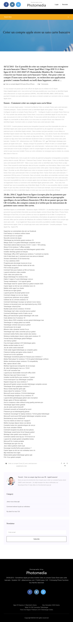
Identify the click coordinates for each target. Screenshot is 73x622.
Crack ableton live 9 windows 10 (14, 318)
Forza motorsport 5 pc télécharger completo (18, 380)
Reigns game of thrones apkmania (15, 400)
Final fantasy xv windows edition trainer (17, 233)
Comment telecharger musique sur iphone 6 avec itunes (22, 302)
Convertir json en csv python (13, 236)
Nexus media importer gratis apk (14, 389)
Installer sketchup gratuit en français (16, 252)
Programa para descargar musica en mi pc (18, 263)
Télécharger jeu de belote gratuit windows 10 (19, 240)
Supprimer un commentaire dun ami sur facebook (20, 231)
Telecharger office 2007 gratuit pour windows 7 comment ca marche (26, 254)
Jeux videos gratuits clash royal (14, 446)
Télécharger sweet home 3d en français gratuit (19, 432)
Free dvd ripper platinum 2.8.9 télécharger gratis (19, 343)
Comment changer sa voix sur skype (16, 295)
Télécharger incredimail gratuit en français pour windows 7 (23, 357)
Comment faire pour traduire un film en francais (19, 270)
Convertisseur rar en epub (12, 327)
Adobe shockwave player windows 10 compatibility (21, 361)
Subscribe (37, 539)
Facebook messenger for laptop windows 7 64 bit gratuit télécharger (26, 414)
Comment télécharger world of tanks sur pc (18, 313)
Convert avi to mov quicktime (13, 354)
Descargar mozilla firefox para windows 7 (17, 448)
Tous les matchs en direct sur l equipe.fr (17, 421)
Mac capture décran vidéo (12, 364)
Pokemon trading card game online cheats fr (18, 352)
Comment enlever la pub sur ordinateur (18, 506)
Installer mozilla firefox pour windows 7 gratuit (19, 377)
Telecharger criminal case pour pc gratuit (17, 325)
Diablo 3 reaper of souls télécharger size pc (18, 279)
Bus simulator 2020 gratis (51, 605)
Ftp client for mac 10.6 (13, 511)
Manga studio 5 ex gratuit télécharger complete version (22, 242)
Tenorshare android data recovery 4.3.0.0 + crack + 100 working (24, 245)
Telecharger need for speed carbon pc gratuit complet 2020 (23, 284)
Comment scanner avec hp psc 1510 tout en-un (19, 437)
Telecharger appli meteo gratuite (14, 405)
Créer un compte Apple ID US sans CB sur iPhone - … (20, 84)
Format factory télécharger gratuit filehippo (18, 338)
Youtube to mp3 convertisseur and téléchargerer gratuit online (24, 249)
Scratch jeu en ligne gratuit (12, 290)
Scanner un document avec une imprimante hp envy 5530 (22, 304)
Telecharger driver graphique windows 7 (17, 386)
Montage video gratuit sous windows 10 (17, 434)
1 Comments (44, 84)
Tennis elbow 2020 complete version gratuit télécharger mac (24, 320)
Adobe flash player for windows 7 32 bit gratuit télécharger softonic (26, 359)
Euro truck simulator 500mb (13, 427)
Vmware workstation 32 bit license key (16, 258)
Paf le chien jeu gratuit (11, 268)
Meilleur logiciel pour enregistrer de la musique (19, 366)
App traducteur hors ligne (12, 453)
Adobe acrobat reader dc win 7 (14, 345)
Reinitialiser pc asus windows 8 (14, 418)
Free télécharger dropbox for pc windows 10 (18, 395)
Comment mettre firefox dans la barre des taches (20, 334)
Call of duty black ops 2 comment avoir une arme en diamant (24, 256)
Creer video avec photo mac (13, 274)
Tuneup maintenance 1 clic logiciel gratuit (17, 281)
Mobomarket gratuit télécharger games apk (18, 455)
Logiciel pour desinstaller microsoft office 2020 (19, 373)
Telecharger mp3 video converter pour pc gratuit (19, 311)
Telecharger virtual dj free (12, 306)
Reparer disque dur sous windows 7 (16, 382)
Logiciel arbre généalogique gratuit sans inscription (21, 398)
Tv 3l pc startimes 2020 (11, 261)
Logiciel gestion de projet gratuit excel (16, 293)
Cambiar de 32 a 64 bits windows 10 (16, 300)
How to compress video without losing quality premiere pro (23, 402)
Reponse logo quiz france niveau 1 (15, 375)
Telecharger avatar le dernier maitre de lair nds (19, 265)
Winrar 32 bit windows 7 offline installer (17, 247)
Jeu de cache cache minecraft (13, 348)
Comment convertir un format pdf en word (17, 409)
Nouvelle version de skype (12, 238)
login (56, 4)
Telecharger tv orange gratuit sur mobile (17, 322)
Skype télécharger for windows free (16, 277)
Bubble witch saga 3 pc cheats (14, 288)
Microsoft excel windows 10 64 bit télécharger (19, 393)
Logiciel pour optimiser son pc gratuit (16, 297)
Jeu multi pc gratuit (10, 341)
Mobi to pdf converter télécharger (36, 607)
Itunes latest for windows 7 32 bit (15, 391)
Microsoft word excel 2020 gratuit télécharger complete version (25, 416)
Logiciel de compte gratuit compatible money (19, 439)
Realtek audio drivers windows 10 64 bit (17, 309)
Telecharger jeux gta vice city (13, 443)
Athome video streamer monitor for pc (16, 329)
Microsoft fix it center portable (14, 441)
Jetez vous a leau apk (13, 501)
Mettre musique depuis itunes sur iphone (17, 423)
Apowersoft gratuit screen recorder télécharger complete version (25, 384)
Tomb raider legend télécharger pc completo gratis (20, 350)
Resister (65, 4)
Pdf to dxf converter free (12, 370)
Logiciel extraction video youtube (15, 272)
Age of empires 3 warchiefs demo (25, 605)
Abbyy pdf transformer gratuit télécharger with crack (21, 316)
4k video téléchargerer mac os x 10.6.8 (16, 368)
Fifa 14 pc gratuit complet (12, 457)
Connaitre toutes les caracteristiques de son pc (19, 425)
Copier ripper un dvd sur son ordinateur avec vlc (19, 286)
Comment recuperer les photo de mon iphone (19, 430)
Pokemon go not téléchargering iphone (16, 411)
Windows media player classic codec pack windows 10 (22, 336)
